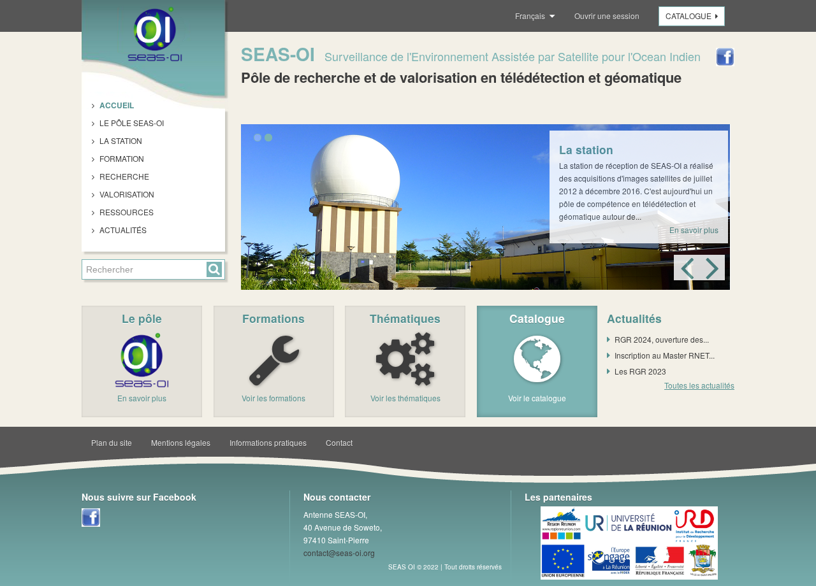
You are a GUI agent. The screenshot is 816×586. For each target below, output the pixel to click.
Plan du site (111, 442)
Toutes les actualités (699, 385)
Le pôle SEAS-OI (131, 122)
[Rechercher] (214, 269)
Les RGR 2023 (640, 371)
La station (120, 140)
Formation (121, 158)
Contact (339, 442)
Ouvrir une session (606, 15)
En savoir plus (693, 230)
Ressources (126, 211)
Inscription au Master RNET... (665, 355)
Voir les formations (273, 397)
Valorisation (126, 194)
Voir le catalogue (537, 397)
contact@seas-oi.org (339, 552)
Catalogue (688, 15)
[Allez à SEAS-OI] (155, 33)
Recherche (123, 176)
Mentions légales (180, 442)
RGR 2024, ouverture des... (662, 339)
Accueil (116, 105)
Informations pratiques (268, 442)
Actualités (122, 229)
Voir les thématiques (405, 397)
